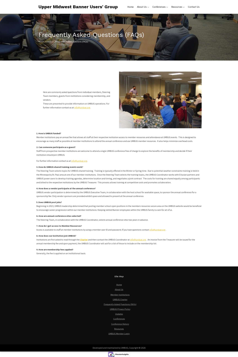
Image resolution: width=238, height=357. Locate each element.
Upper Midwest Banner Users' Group (78, 6)
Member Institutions (120, 294)
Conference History (120, 324)
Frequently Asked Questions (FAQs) (120, 304)
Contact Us (194, 6)
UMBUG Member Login (119, 333)
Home (130, 6)
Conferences (159, 6)
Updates (119, 314)
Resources (176, 6)
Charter (84, 239)
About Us (142, 6)
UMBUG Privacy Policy (120, 309)
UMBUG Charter (120, 299)
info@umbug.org (82, 107)
